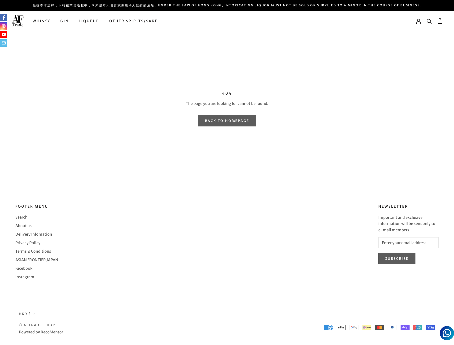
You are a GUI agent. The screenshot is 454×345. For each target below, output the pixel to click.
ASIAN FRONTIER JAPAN (36, 259)
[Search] (429, 20)
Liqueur (89, 21)
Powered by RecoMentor (41, 332)
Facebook (23, 268)
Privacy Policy (27, 242)
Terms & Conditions (33, 251)
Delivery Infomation (33, 234)
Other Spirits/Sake (133, 21)
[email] (3, 43)
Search (21, 217)
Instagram (24, 276)
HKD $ (25, 314)
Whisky (41, 21)
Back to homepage (227, 121)
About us (23, 225)
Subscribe (397, 258)
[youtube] (3, 34)
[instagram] (3, 26)
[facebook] (3, 17)
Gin (64, 21)
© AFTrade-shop (37, 325)
